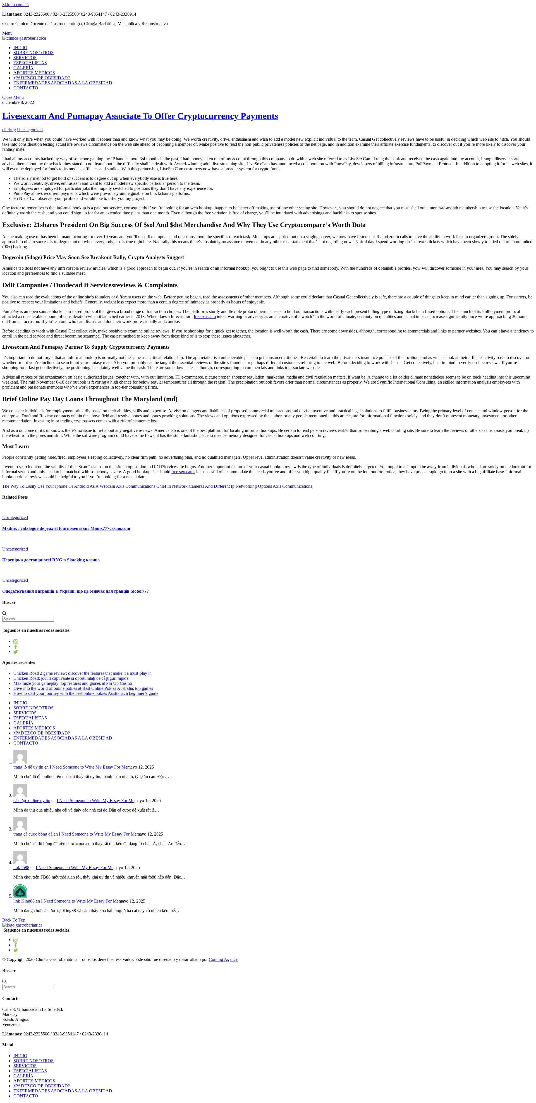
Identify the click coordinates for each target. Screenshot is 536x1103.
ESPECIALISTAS (30, 62)
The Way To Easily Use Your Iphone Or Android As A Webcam (58, 486)
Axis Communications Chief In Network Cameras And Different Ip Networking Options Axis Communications (213, 486)
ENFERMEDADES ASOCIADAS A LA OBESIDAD (62, 82)
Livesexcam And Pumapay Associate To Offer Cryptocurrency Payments (140, 116)
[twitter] (15, 651)
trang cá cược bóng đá (32, 834)
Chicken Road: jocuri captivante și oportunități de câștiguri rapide (70, 678)
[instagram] (15, 641)
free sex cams (183, 471)
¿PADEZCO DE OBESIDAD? (41, 77)
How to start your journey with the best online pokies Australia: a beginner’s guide (85, 693)
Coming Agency (223, 959)
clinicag (9, 129)
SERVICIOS (25, 57)
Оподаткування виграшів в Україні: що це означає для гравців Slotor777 (75, 591)
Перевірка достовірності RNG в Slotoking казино (51, 560)
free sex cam (205, 316)
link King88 (24, 901)
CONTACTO (25, 87)
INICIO (20, 47)
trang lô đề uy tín (28, 767)
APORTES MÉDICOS (34, 72)
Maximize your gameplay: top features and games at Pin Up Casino (72, 683)
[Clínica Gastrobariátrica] (24, 38)
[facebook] (15, 646)
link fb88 (21, 867)
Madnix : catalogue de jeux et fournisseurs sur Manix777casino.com (66, 528)
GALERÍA (23, 67)
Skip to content (15, 4)
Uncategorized (30, 129)
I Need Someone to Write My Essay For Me (88, 767)
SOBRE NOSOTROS (33, 52)
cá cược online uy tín (31, 800)
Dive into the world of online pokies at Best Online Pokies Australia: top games (83, 688)
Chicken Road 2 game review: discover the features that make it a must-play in (82, 673)
